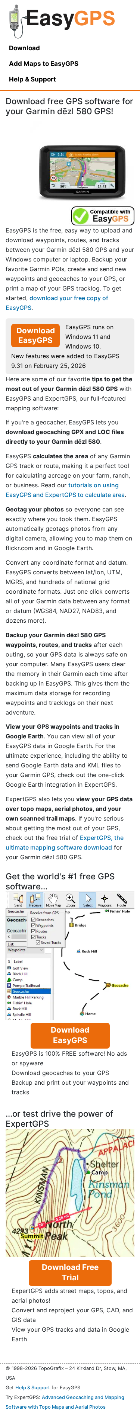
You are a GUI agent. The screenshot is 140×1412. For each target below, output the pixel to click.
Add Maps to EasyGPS (43, 63)
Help (32, 79)
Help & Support (32, 1387)
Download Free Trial (70, 1272)
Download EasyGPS (35, 335)
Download (24, 48)
